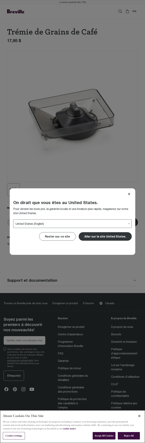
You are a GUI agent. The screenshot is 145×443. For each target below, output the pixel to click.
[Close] (129, 194)
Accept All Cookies (104, 435)
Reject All (129, 435)
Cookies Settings (13, 435)
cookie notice (69, 428)
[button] (105, 236)
